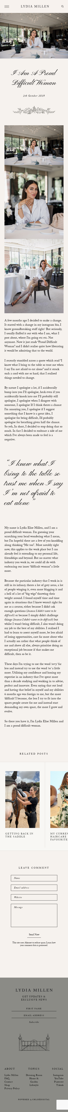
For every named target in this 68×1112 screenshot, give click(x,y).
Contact (8, 1082)
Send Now (34, 935)
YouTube (59, 1079)
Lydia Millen (11, 1076)
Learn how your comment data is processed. (38, 944)
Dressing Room (34, 1076)
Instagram (58, 1076)
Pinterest (59, 1082)
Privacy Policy (12, 1089)
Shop (7, 1085)
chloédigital (41, 1099)
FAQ (6, 1079)
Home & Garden (34, 1080)
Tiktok (60, 1085)
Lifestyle (34, 1085)
